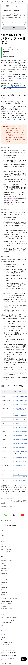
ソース (2, 530)
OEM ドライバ (13, 101)
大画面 (3, 563)
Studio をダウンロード (6, 608)
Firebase (3, 640)
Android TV (4, 573)
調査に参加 (4, 625)
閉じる (14, 23)
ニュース (3, 533)
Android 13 (4, 589)
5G (2, 557)
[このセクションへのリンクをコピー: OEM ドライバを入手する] (24, 386)
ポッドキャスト (5, 538)
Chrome (3, 637)
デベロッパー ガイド (6, 603)
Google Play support (6, 622)
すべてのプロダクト (6, 645)
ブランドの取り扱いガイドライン (10, 653)
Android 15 (4, 584)
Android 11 (3, 594)
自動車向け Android (6, 570)
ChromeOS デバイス (6, 568)
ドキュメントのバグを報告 (7, 620)
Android (3, 523)
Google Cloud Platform (7, 642)
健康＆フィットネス (6, 549)
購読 (23, 659)
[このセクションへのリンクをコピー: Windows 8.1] (11, 209)
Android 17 (4, 579)
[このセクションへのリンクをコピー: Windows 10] (11, 147)
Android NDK (4, 611)
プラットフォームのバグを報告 (8, 617)
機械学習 (3, 547)
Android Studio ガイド (6, 601)
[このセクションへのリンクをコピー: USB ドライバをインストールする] (6, 98)
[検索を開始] (16, 2)
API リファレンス (5, 606)
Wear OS (3, 566)
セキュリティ (4, 528)
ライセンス (12, 650)
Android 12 (4, 592)
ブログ (3, 535)
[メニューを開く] (2, 2)
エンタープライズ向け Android (8, 525)
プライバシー (4, 554)
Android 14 (4, 587)
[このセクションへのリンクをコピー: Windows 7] (10, 256)
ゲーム (3, 544)
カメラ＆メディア (5, 552)
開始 (14, 28)
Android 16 (4, 582)
